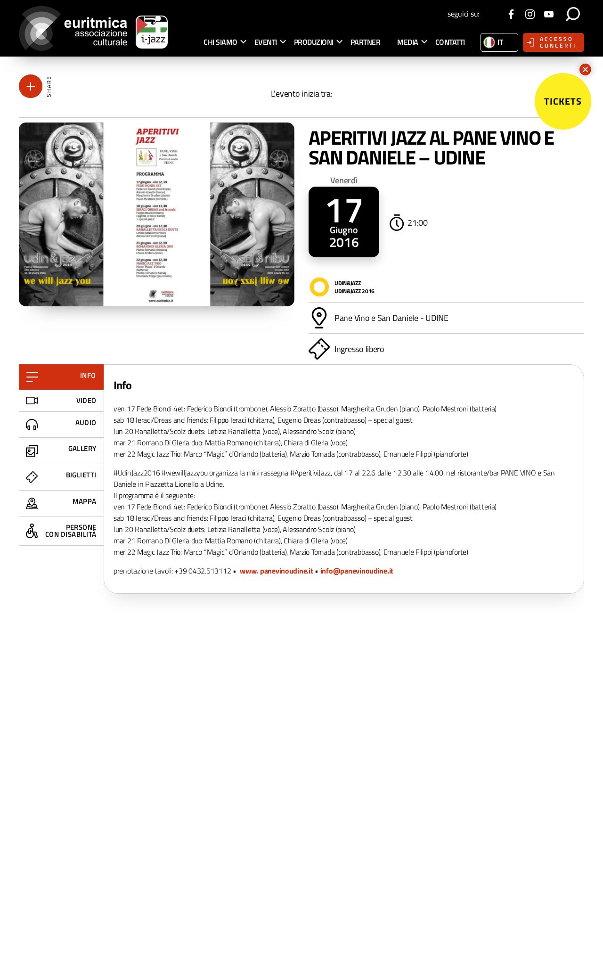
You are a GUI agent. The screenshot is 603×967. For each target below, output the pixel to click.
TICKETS (563, 101)
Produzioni (314, 42)
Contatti (450, 42)
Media (407, 42)
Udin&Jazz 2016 (354, 291)
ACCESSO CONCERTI (558, 42)
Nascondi (585, 69)
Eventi (265, 42)
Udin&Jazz (347, 283)
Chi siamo (220, 42)
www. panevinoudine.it (276, 570)
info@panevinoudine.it (356, 570)
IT (500, 42)
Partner (365, 42)
